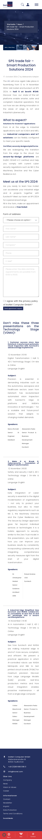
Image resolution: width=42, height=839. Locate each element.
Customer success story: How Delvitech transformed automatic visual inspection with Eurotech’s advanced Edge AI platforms (23, 345)
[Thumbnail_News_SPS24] (21, 47)
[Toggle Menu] (36, 4)
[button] (4, 835)
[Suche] (22, 4)
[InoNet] (7, 5)
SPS (8, 81)
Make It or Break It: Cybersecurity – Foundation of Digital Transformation (23, 463)
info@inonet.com (15, 771)
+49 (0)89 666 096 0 (17, 767)
